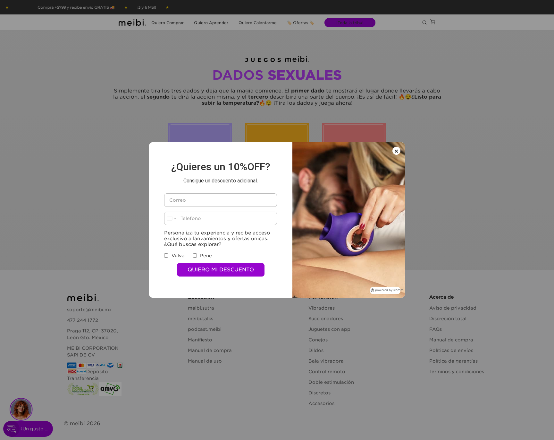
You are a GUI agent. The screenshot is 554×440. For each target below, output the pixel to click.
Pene (206, 255)
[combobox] (171, 218)
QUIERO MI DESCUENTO (221, 270)
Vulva (178, 255)
